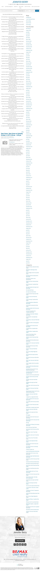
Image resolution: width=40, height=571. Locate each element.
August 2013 (28, 242)
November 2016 (29, 186)
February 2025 (28, 63)
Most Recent (28, 28)
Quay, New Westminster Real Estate (32, 451)
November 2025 (29, 46)
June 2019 (28, 152)
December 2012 (29, 252)
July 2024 (27, 73)
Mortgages (28, 415)
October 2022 (28, 106)
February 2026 (28, 41)
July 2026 (27, 32)
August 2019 (28, 148)
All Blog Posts (28, 17)
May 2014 (28, 233)
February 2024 (28, 83)
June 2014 (28, 232)
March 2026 (28, 39)
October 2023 (28, 84)
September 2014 (29, 226)
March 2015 (28, 217)
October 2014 (28, 224)
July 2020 (27, 139)
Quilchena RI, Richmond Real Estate (32, 461)
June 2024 (28, 75)
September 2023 (29, 86)
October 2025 (28, 48)
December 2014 (29, 221)
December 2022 (29, 103)
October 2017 (28, 175)
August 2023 (28, 88)
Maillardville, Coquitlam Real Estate (32, 407)
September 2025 (29, 50)
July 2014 (27, 230)
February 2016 (28, 203)
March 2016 (28, 201)
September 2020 (29, 135)
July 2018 (27, 166)
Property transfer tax (30, 449)
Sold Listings (28, 24)
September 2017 (29, 177)
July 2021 (27, 128)
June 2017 (28, 183)
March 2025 (28, 61)
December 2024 (29, 66)
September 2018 (29, 163)
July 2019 (27, 150)
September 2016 (29, 190)
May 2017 (28, 184)
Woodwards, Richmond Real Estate (32, 509)
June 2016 (28, 195)
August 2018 (28, 164)
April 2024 (28, 79)
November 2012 (29, 253)
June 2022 (28, 113)
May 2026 (28, 35)
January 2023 (28, 101)
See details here (12, 142)
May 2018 (28, 170)
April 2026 (28, 37)
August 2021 (28, 126)
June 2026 (28, 34)
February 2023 (28, 99)
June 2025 (28, 55)
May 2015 (28, 213)
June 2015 (28, 212)
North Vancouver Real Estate (31, 427)
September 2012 (29, 257)
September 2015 (29, 208)
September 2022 (29, 108)
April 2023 (28, 95)
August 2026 (28, 30)
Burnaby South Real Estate (31, 291)
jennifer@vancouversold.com (20, 560)
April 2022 (28, 117)
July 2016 (27, 193)
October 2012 (28, 255)
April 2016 (28, 199)
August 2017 (28, 179)
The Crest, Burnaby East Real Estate (32, 485)
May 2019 (28, 153)
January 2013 (28, 250)
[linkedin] (17, 544)
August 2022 (28, 110)
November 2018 (29, 159)
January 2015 (28, 219)
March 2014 (28, 235)
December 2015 (29, 206)
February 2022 (28, 121)
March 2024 (28, 81)
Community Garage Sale (9, 6)
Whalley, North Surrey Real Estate (32, 502)
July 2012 (27, 261)
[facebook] (15, 544)
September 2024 (29, 72)
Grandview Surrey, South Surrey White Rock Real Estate (32, 369)
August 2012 (28, 259)
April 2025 (28, 59)
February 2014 (28, 237)
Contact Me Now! (20, 540)
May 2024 (28, 77)
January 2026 (28, 43)
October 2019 (28, 144)
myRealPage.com (20, 565)
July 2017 (27, 181)
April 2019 (28, 155)
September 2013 (29, 241)
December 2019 (29, 143)
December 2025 (29, 44)
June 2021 (28, 130)
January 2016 (28, 204)
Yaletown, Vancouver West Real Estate (9, 137)
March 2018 (28, 173)
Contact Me (16, 6)
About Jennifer (21, 6)
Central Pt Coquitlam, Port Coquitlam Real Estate (31, 312)
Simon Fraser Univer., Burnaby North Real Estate (31, 477)
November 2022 (29, 104)
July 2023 (27, 90)
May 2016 (28, 197)
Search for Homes (27, 6)
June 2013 (28, 246)
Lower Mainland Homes (30, 19)
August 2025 (28, 52)
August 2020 (28, 137)
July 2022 (27, 112)
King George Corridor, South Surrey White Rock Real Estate (32, 392)
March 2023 (28, 97)
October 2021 (28, 123)
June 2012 (28, 262)
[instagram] (23, 544)
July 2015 (27, 210)
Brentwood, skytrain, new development (30, 279)
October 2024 (28, 70)
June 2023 (28, 92)
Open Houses (28, 22)
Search (37, 10)
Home (3, 6)
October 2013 (28, 239)
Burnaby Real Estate (30, 290)
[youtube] (20, 544)
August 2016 (28, 192)
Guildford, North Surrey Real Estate (32, 374)
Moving (27, 422)
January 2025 (28, 64)
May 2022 (28, 115)
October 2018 (28, 161)
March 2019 (28, 157)
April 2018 (28, 172)
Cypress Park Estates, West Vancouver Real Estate (31, 335)
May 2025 (28, 57)
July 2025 (27, 54)
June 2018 (28, 168)
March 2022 (28, 119)
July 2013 (27, 244)
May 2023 (28, 93)
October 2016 (28, 188)
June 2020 (28, 141)
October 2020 (28, 133)
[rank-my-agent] (25, 544)
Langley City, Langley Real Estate (32, 396)
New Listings (28, 21)
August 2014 (28, 228)
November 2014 (29, 222)
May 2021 (28, 132)
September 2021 (29, 124)
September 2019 (29, 146)
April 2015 (28, 215)
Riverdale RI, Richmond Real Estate (32, 463)
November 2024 (29, 68)
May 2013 (28, 248)
